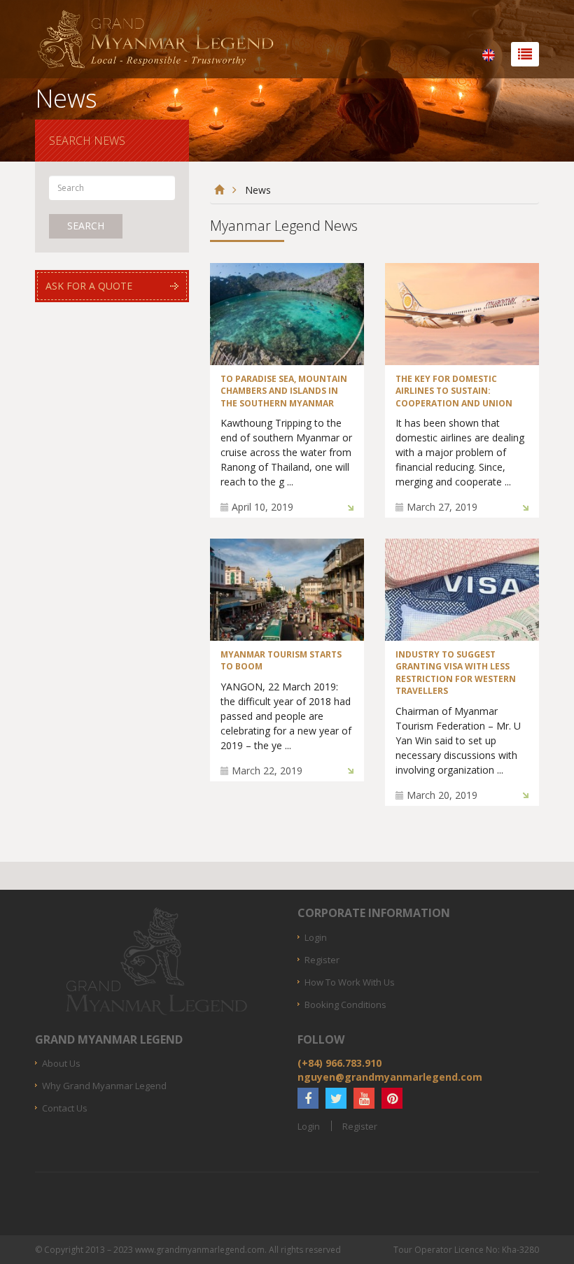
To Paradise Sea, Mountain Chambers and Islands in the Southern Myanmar (283, 391)
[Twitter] (336, 1098)
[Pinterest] (392, 1098)
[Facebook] (308, 1098)
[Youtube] (364, 1098)
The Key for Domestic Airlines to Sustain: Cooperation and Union (454, 391)
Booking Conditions (345, 1004)
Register (322, 959)
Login (315, 937)
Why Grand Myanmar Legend (104, 1085)
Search (85, 225)
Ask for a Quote (89, 285)
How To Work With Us (349, 982)
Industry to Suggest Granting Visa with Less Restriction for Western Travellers (456, 672)
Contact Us (65, 1108)
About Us (61, 1063)
